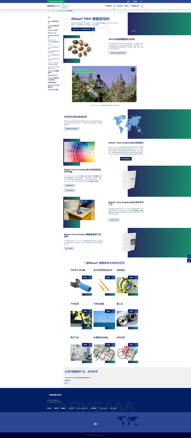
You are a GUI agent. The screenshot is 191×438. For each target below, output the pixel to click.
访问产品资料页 (69, 248)
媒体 (128, 1)
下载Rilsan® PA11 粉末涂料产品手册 (81, 29)
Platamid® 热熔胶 (53, 89)
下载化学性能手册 (69, 190)
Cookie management (82, 408)
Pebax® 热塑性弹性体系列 (53, 26)
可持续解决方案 (135, 6)
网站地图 (49, 408)
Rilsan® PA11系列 (53, 30)
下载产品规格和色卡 (126, 158)
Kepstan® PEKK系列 (53, 36)
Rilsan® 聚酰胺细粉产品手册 (53, 55)
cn (141, 1)
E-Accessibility (103, 408)
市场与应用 (120, 6)
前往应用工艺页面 (114, 220)
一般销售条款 (93, 408)
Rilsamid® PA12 (52, 75)
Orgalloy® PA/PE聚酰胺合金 (53, 86)
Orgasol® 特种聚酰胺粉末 (53, 71)
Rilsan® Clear (52, 33)
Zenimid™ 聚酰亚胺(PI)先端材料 (53, 79)
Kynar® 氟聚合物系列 (53, 22)
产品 (114, 6)
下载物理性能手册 (69, 185)
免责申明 (56, 408)
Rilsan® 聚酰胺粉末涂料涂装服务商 (53, 51)
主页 (49, 10)
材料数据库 (109, 6)
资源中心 (126, 6)
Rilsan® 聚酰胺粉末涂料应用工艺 (53, 59)
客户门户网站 (113, 408)
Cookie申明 (71, 408)
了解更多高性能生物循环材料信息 (117, 53)
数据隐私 (63, 408)
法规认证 (50, 44)
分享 (134, 31)
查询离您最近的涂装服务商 (71, 128)
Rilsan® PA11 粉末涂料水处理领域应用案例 (53, 63)
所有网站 (135, 1)
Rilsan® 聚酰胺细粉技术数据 (53, 47)
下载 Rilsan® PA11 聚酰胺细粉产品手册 (53, 67)
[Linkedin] (95, 424)
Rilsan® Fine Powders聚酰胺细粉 (53, 41)
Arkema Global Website (56, 1)
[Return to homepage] (54, 6)
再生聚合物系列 (52, 82)
